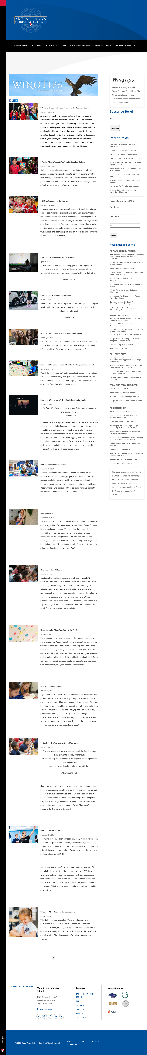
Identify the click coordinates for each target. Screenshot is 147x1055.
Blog (78, 1001)
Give (4, 1028)
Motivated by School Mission (51, 570)
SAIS (112, 1011)
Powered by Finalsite (109, 1042)
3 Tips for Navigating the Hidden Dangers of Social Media (124, 340)
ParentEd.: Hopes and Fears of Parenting (55, 295)
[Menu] (3, 3)
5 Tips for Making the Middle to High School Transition (126, 263)
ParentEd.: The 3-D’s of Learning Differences (57, 257)
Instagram (44, 1016)
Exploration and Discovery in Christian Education (123, 191)
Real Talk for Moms (118, 349)
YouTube (56, 1016)
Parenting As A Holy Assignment (124, 186)
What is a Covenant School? (51, 686)
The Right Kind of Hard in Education (126, 159)
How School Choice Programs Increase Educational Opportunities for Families (127, 256)
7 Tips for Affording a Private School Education (126, 291)
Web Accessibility (73, 1043)
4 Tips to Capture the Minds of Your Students (126, 402)
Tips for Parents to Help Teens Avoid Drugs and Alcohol (126, 330)
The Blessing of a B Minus (121, 345)
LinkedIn (61, 1016)
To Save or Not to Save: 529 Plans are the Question (125, 373)
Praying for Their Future (121, 463)
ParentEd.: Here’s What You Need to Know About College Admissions (126, 367)
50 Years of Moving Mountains (123, 154)
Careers (80, 1009)
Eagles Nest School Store (86, 995)
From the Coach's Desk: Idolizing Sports (124, 175)
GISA (113, 1003)
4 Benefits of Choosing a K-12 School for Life (126, 279)
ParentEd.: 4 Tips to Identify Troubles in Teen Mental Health (63, 400)
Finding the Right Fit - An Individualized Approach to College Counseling (125, 360)
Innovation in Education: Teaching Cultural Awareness (125, 433)
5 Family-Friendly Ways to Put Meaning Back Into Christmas (63, 162)
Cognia (125, 1004)
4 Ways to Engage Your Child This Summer (125, 181)
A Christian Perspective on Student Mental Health (126, 163)
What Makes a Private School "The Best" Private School (125, 169)
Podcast (80, 1005)
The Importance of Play (120, 389)
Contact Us (81, 1018)
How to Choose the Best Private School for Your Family (124, 303)
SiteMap (95, 1041)
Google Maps (46, 1009)
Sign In (79, 1013)
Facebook (50, 1016)
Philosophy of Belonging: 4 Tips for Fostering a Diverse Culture (126, 427)
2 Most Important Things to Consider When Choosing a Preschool (126, 273)
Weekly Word (21, 46)
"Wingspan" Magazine (126, 46)
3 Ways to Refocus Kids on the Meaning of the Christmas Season (64, 108)
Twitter (38, 1016)
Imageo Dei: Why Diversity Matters (126, 459)
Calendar (37, 46)
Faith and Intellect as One (50, 831)
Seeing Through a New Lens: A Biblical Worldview (59, 743)
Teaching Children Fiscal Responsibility (121, 325)
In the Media (52, 46)
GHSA (112, 995)
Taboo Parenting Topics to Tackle (125, 151)
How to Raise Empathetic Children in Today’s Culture (126, 454)
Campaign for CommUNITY (121, 450)
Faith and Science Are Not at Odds (53, 464)
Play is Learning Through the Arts (125, 397)
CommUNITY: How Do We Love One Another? (125, 445)
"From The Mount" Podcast (78, 46)
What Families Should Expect (123, 268)
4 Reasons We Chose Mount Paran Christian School (125, 297)
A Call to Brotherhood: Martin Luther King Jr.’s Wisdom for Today (126, 439)
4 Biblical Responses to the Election (54, 201)
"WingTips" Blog (104, 46)
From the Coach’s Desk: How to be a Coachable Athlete (61, 333)
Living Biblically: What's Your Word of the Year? (58, 630)
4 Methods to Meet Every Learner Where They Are (125, 309)
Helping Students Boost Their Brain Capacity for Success (126, 320)
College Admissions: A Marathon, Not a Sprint (126, 379)
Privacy (85, 1041)
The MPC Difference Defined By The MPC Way (126, 146)
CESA (125, 995)
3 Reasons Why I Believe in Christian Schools (57, 912)
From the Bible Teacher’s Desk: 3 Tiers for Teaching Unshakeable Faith (67, 365)
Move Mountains (46, 513)
